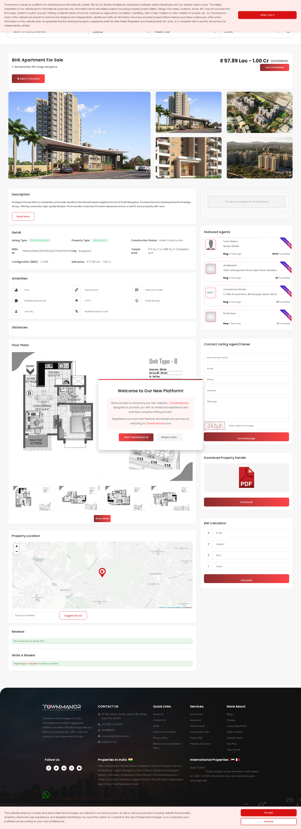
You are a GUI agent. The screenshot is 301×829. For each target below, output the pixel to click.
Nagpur (136, 779)
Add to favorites (30, 78)
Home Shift (196, 738)
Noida (155, 766)
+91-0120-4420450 (111, 724)
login (23, 663)
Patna (139, 775)
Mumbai (158, 770)
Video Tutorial (234, 732)
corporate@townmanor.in (115, 736)
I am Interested (274, 67)
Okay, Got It (267, 15)
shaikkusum (230, 265)
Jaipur (117, 770)
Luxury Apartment (237, 726)
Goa (139, 770)
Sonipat (145, 779)
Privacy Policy (160, 738)
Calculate (246, 580)
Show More (102, 518)
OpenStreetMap (174, 607)
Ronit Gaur (229, 313)
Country (228, 32)
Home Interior (197, 726)
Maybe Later (169, 437)
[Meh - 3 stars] (42, 655)
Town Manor (230, 241)
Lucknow (176, 766)
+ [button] (17, 546)
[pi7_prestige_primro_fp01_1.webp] (125, 500)
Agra (100, 784)
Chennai (148, 770)
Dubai (193, 768)
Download (247, 502)
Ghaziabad (111, 766)
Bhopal (147, 775)
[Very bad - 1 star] (36, 655)
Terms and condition (164, 732)
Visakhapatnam (122, 784)
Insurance (195, 720)
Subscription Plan (199, 732)
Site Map (232, 744)
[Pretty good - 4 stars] (46, 655)
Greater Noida (128, 766)
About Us (158, 714)
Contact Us (159, 720)
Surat (135, 784)
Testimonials (233, 750)
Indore (101, 779)
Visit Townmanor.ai (136, 437)
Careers (231, 720)
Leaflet (161, 607)
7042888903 (108, 730)
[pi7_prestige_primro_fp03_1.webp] (33, 500)
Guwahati (112, 779)
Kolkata (102, 775)
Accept (268, 812)
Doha (202, 768)
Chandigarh (171, 770)
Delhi (100, 766)
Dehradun (113, 775)
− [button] (17, 551)
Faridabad (144, 766)
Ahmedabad (105, 770)
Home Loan (196, 714)
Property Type (162, 32)
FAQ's (156, 726)
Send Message (246, 438)
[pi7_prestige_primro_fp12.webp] (79, 500)
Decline (268, 821)
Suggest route (73, 615)
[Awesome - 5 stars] (49, 655)
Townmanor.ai (178, 403)
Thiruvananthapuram (165, 775)
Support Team (235, 738)
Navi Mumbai (159, 779)
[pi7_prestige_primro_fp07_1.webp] (171, 500)
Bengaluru (129, 770)
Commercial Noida (234, 289)
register (33, 663)
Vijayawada (175, 779)
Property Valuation (200, 744)
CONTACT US (108, 742)
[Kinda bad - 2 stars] (39, 655)
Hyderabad (127, 775)
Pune (108, 784)
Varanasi (125, 779)
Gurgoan (166, 766)
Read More (23, 216)
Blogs (230, 714)
